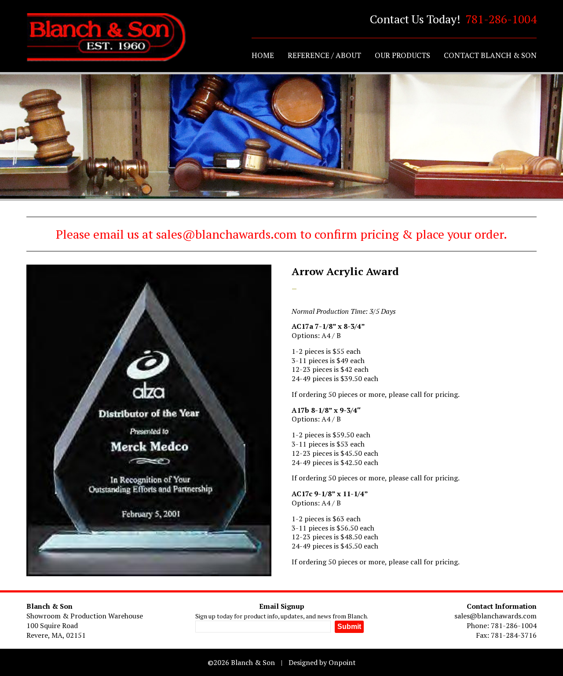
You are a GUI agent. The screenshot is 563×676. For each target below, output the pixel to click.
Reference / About (324, 55)
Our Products (402, 55)
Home (263, 55)
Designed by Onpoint (322, 662)
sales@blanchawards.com (495, 616)
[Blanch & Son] (106, 37)
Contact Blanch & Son (490, 55)
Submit (349, 626)
